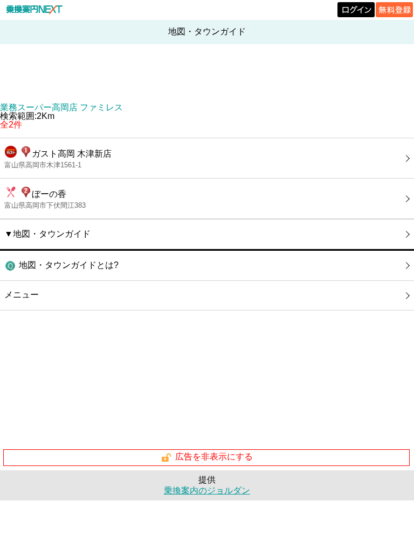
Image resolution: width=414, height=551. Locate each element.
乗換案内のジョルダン (207, 490)
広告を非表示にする (214, 457)
